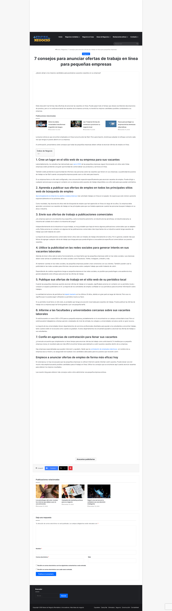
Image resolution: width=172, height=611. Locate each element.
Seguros (118, 607)
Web (89, 557)
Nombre (39, 548)
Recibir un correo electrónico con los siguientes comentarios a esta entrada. (62, 565)
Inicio (60, 37)
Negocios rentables (71, 37)
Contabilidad (135, 607)
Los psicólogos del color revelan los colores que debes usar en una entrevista (47, 502)
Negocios (64, 49)
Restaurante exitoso (120, 37)
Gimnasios (111, 607)
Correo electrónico (42, 557)
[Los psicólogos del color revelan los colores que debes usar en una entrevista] (47, 491)
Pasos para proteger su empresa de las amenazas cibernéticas (126, 124)
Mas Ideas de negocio (77, 607)
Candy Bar (104, 607)
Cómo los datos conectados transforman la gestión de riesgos (56, 124)
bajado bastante (70, 294)
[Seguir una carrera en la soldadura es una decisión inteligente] (98, 491)
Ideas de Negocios (103, 37)
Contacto (133, 37)
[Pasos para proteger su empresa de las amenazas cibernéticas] (111, 124)
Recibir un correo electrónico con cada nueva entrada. (55, 569)
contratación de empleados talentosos (103, 349)
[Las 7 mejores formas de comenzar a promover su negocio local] (76, 124)
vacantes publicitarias (86, 459)
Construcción (126, 607)
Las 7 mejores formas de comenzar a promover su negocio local (91, 124)
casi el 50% (77, 164)
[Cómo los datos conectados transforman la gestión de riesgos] (41, 124)
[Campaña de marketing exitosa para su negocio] (73, 491)
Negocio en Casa (88, 37)
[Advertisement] (86, 14)
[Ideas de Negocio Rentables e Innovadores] (42, 39)
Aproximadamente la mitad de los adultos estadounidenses (56, 196)
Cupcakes (97, 607)
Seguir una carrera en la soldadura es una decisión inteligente (96, 502)
